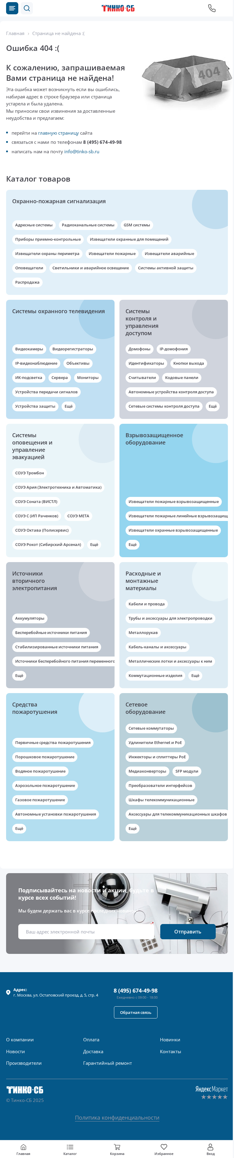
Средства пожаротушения (34, 708)
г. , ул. (55, 992)
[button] (27, 8)
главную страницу (58, 133)
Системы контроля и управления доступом (142, 322)
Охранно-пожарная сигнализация (59, 201)
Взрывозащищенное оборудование (154, 438)
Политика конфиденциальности (117, 1117)
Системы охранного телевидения (58, 311)
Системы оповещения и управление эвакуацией (32, 446)
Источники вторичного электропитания (34, 581)
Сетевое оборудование (145, 708)
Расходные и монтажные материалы (143, 581)
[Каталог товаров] (12, 8)
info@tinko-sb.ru (81, 151)
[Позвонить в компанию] (212, 8)
